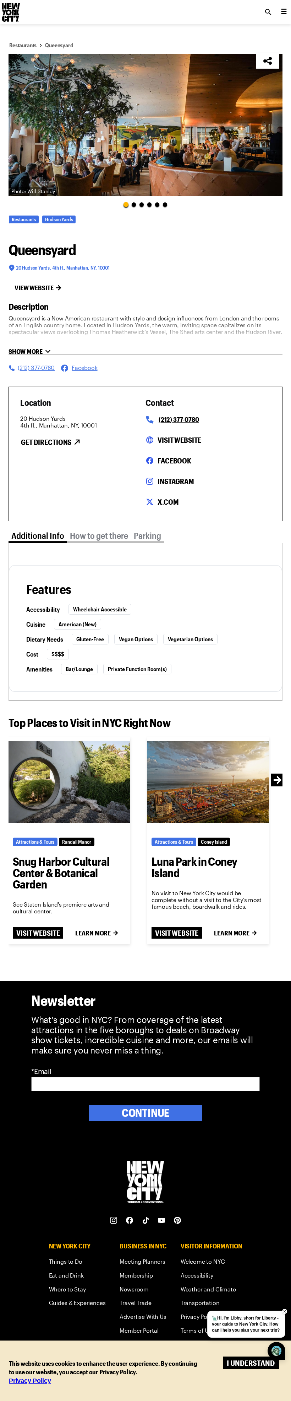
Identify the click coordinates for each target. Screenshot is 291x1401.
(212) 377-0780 (179, 419)
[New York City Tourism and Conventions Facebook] (129, 1220)
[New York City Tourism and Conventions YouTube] (161, 1220)
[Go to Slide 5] (157, 204)
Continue (146, 1113)
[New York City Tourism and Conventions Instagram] (113, 1220)
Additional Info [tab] (37, 535)
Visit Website (179, 440)
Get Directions (46, 442)
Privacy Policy (30, 1380)
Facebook (174, 460)
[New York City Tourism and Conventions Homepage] (145, 1183)
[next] (277, 780)
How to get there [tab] (99, 535)
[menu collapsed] (284, 12)
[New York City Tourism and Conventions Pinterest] (177, 1220)
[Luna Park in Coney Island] (208, 782)
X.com (168, 502)
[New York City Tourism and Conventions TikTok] (145, 1220)
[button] (145, 125)
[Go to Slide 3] (141, 204)
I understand (251, 1362)
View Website (34, 288)
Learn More (93, 933)
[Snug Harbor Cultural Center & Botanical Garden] (69, 782)
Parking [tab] (147, 535)
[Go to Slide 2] (134, 204)
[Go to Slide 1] (125, 204)
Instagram (176, 481)
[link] (77, 1263)
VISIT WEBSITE (38, 933)
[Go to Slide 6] (165, 204)
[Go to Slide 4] (149, 204)
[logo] (10, 10)
